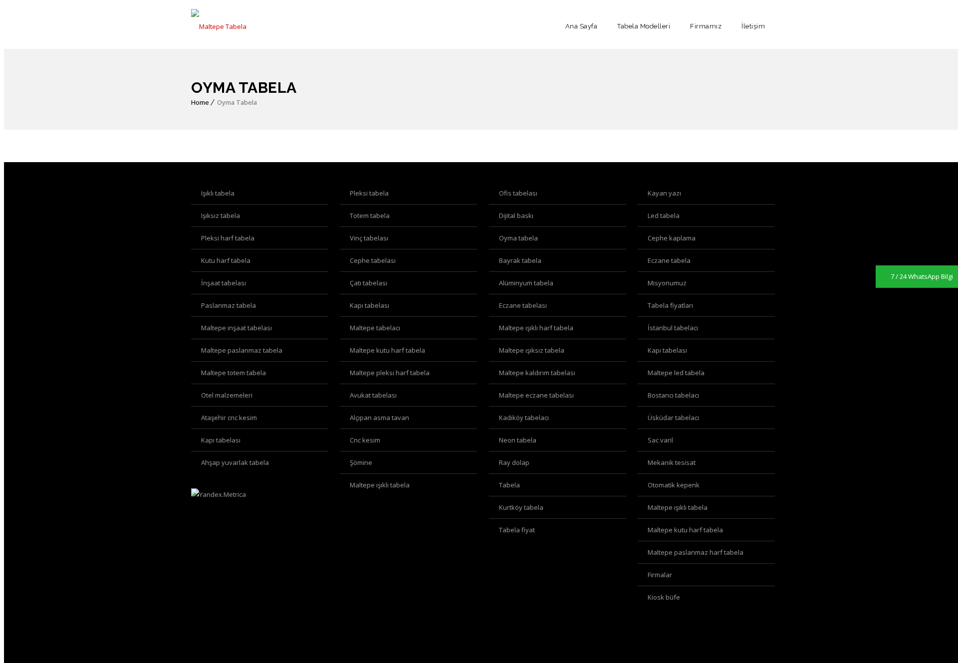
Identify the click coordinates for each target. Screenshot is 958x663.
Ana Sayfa (581, 26)
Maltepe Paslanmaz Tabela (241, 350)
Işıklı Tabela (218, 193)
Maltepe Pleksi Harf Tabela (390, 372)
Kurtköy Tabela (521, 507)
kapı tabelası (220, 440)
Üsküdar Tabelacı (673, 417)
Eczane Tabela (669, 260)
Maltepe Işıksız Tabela (531, 350)
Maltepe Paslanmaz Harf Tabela (695, 552)
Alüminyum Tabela (526, 282)
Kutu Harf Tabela (225, 260)
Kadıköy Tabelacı (524, 417)
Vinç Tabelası (369, 237)
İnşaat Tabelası (223, 282)
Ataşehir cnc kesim (229, 417)
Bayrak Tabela (520, 260)
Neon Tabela (517, 440)
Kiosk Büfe (664, 597)
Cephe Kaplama (672, 237)
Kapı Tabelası (369, 305)
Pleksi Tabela (369, 193)
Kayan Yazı (664, 193)
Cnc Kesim (365, 440)
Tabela (509, 484)
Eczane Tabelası (523, 305)
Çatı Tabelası (368, 282)
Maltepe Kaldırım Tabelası (537, 372)
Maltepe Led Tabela (676, 372)
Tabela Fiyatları (670, 305)
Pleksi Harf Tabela (227, 237)
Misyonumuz (667, 282)
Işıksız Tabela (220, 215)
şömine (361, 462)
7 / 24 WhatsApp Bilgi (922, 276)
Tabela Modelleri (643, 26)
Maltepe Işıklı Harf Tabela (536, 327)
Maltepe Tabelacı (375, 327)
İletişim (753, 26)
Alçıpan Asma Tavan (379, 417)
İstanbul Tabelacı (673, 327)
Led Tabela (664, 215)
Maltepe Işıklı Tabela (380, 484)
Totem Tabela (370, 215)
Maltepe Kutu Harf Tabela (387, 350)
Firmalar (660, 574)
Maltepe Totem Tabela (233, 372)
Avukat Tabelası (373, 395)
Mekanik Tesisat (672, 462)
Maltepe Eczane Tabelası (536, 395)
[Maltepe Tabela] (218, 26)
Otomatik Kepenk (674, 484)
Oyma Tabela (518, 237)
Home (200, 102)
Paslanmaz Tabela (228, 305)
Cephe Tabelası (373, 260)
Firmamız (705, 26)
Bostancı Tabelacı (673, 395)
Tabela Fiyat (517, 529)
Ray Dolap (514, 462)
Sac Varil (660, 440)
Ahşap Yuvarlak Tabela (235, 462)
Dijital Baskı (516, 215)
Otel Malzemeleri (226, 395)
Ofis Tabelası (518, 193)
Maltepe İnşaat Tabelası (236, 327)
